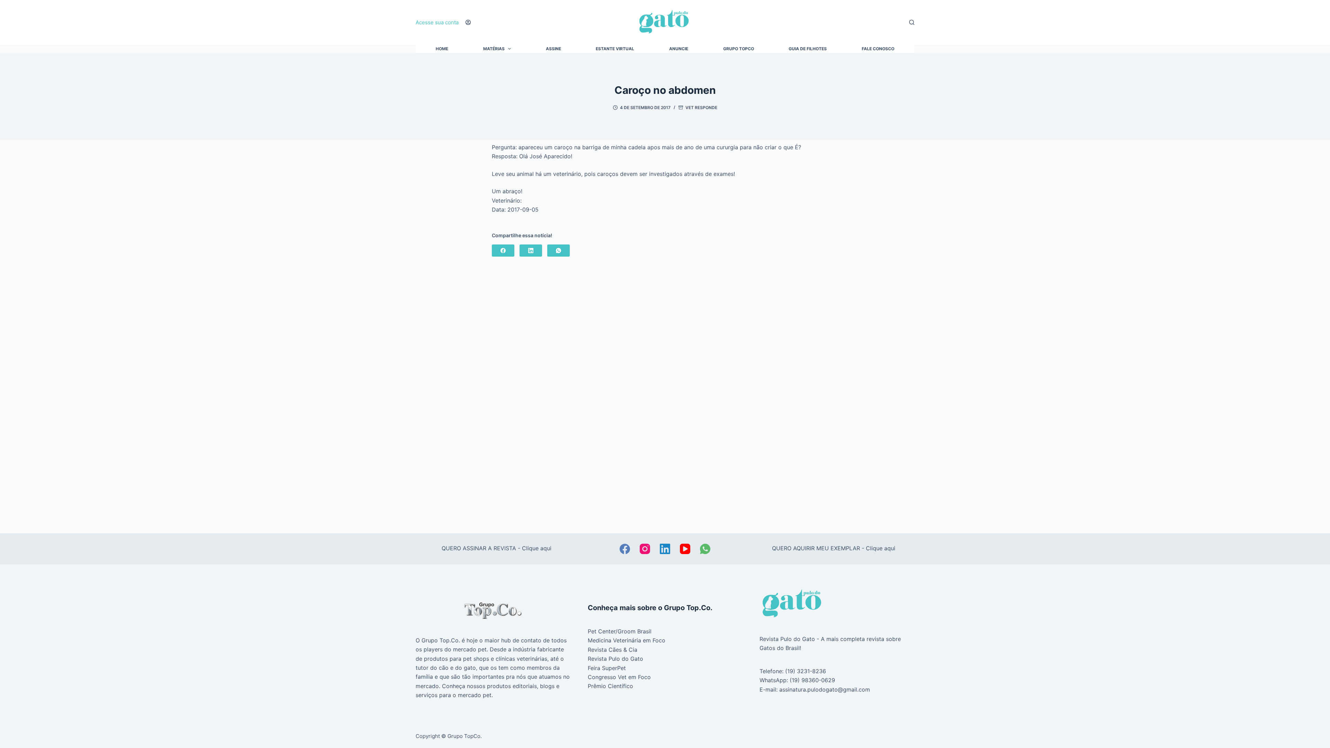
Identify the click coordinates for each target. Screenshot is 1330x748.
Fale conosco (878, 48)
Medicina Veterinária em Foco (626, 640)
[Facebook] (503, 250)
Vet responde (701, 107)
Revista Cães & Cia (612, 649)
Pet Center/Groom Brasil (619, 631)
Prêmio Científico (610, 686)
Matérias (494, 48)
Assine (553, 48)
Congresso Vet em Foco (619, 677)
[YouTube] (685, 549)
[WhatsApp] (558, 250)
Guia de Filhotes (808, 48)
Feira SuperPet (607, 668)
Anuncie (678, 48)
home (442, 48)
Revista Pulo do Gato (615, 658)
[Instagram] (645, 549)
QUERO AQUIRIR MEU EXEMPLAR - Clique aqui (833, 548)
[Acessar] (468, 22)
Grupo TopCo (738, 48)
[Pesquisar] (911, 22)
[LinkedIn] (531, 250)
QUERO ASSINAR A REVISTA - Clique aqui (496, 548)
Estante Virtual (615, 48)
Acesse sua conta (437, 22)
